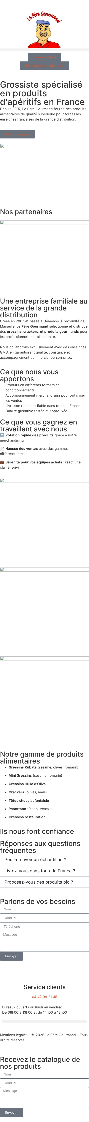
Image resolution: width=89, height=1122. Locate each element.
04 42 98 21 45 (44, 997)
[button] (44, 49)
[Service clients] (44, 976)
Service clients (45, 987)
